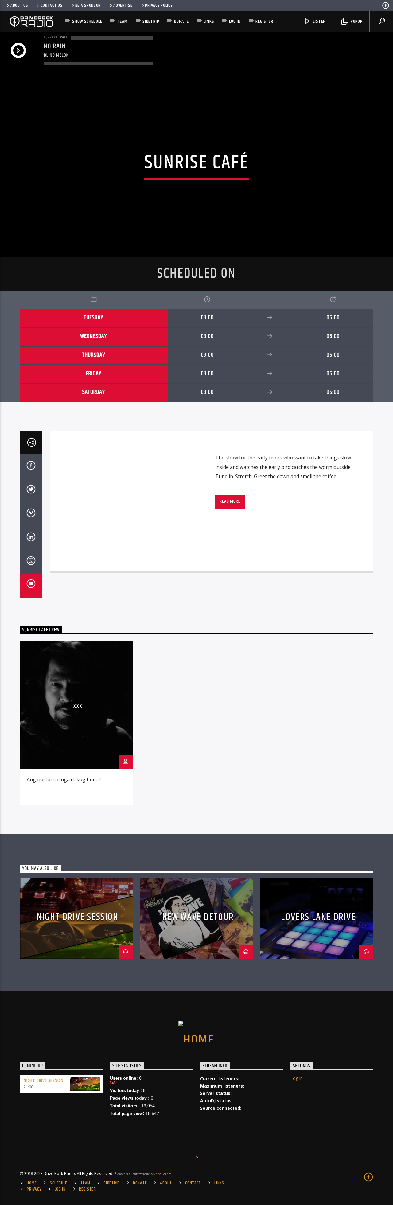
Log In (235, 21)
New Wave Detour (198, 917)
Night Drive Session (77, 917)
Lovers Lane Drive (318, 917)
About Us (19, 5)
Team (122, 21)
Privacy (34, 1189)
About (166, 1183)
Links (209, 21)
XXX (77, 706)
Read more (230, 501)
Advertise (122, 5)
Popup (356, 21)
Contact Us (52, 5)
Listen (319, 21)
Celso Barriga (163, 1174)
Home (32, 1183)
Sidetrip (150, 21)
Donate (181, 21)
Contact (193, 1183)
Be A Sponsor (88, 5)
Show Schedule (87, 21)
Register (264, 21)
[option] (76, 723)
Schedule (58, 1183)
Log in (296, 1078)
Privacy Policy (158, 5)
